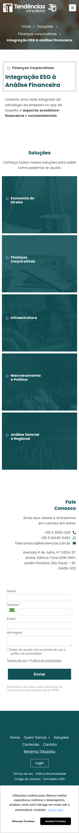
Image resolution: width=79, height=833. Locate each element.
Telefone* (13, 605)
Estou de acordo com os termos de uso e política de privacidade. (37, 651)
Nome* (11, 591)
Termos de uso (17, 660)
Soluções (45, 26)
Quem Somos (35, 737)
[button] (37, 737)
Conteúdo (30, 744)
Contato (50, 744)
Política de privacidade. (46, 660)
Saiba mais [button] (55, 809)
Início (26, 26)
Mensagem (14, 632)
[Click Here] (72, 7)
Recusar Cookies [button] (23, 821)
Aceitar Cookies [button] (55, 821)
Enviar (39, 674)
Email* (11, 618)
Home (15, 737)
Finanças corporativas (37, 34)
